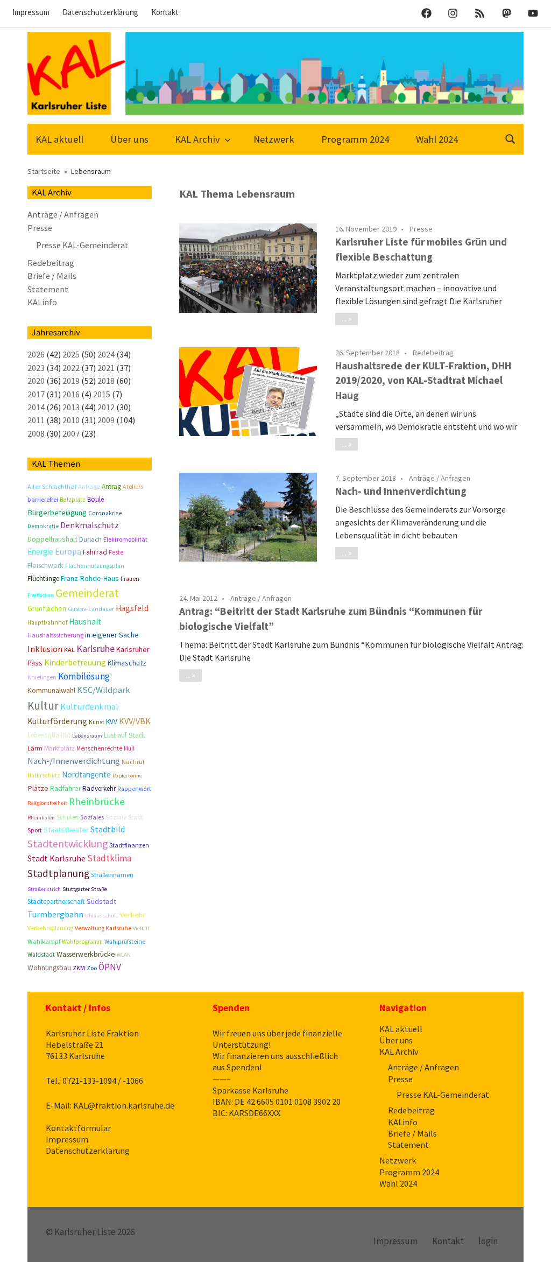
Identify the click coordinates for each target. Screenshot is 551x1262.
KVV (111, 721)
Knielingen (41, 677)
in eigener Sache (112, 635)
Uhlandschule (101, 915)
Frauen (130, 579)
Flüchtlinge (43, 578)
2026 (36, 354)
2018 (106, 380)
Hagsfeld (132, 608)
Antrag (111, 486)
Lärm (35, 748)
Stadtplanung (58, 873)
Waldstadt (41, 954)
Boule (95, 499)
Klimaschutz (127, 663)
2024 (106, 354)
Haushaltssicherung (55, 635)
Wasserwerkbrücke (85, 954)
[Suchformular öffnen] (511, 138)
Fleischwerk (45, 565)
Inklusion (44, 648)
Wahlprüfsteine (124, 941)
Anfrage (89, 486)
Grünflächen (46, 608)
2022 (71, 367)
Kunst (96, 722)
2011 (36, 420)
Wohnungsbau (49, 967)
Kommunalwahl (51, 690)
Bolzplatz (73, 499)
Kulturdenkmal (89, 706)
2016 (71, 394)
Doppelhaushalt (52, 539)
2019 (71, 380)
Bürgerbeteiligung (57, 512)
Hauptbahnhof (47, 622)
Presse (421, 229)
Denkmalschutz (89, 525)
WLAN (124, 954)
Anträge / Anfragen (439, 478)
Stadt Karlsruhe (56, 858)
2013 (71, 407)
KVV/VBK (135, 721)
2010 (71, 420)
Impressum (31, 12)
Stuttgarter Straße (84, 889)
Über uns (129, 139)
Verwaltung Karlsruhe (103, 928)
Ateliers (133, 486)
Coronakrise (105, 513)
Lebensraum (87, 735)
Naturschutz (43, 775)
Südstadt (101, 901)
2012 (106, 407)
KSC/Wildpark (103, 690)
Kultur (43, 705)
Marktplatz (59, 748)
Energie (40, 551)
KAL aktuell (59, 139)
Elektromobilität (125, 539)
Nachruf (133, 762)
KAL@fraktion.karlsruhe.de (123, 1105)
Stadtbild (107, 829)
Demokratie (43, 526)
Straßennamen (112, 875)
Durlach (90, 539)
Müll (129, 748)
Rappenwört (134, 789)
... (344, 318)
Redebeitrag (433, 352)
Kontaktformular (78, 1128)
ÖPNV (109, 967)
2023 (36, 367)
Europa (68, 551)
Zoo (92, 968)
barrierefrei (42, 499)
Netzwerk (273, 139)
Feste (116, 552)
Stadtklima (109, 858)
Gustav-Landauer (91, 609)
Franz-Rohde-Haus (90, 578)
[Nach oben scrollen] (532, 1243)
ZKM (79, 968)
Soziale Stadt (124, 817)
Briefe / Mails (51, 275)
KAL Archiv (197, 139)
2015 (101, 394)
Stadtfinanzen (129, 845)
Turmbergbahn (55, 914)
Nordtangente (86, 774)
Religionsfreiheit (47, 803)
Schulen (67, 817)
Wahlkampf (43, 941)
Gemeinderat (87, 593)
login (488, 1241)
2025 (71, 354)
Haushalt (85, 621)
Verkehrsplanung (50, 928)
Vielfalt (141, 928)
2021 (106, 367)
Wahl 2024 (437, 139)
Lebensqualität (48, 735)
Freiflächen (40, 595)
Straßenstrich (44, 889)
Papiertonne (127, 775)
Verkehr (132, 915)
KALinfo (42, 302)
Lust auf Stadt (124, 735)
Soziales (92, 817)
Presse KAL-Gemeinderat (82, 245)
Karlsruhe (95, 648)
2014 (36, 407)
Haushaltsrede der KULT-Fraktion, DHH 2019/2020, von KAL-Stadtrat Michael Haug (423, 380)
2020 (36, 380)
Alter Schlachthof (51, 486)
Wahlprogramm (82, 941)
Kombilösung (84, 676)
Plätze (37, 788)
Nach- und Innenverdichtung (401, 491)
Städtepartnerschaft (56, 901)
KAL (69, 650)
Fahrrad (95, 552)
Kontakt (165, 12)
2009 (106, 420)
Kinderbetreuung (75, 662)
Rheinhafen (41, 817)
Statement (47, 289)
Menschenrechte (99, 748)
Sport (34, 830)
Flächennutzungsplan (94, 566)
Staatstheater (66, 830)
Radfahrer (65, 788)
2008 (36, 433)
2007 (71, 433)
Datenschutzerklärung (100, 12)
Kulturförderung (57, 721)
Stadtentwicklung (67, 843)
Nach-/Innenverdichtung (73, 761)
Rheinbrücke (97, 801)
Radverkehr (99, 788)
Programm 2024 (355, 139)
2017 (36, 394)
